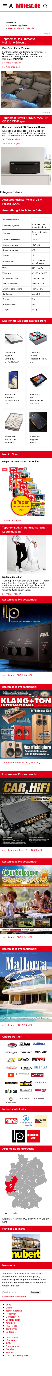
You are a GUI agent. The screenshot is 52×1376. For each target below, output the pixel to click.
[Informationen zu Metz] (37, 1075)
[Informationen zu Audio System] (24, 1045)
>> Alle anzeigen (11, 66)
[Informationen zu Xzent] (25, 1098)
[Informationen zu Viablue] (11, 1100)
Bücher (9, 1307)
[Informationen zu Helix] (26, 1068)
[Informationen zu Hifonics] (41, 1068)
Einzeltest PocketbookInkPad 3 (11, 439)
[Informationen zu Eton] (24, 1060)
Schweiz (12, 1213)
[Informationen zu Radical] (11, 1092)
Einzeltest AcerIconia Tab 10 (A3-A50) (36, 399)
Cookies (10, 1349)
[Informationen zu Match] (22, 1074)
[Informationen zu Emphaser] (41, 1053)
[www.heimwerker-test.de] (41, 1126)
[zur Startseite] (28, 5)
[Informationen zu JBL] (11, 1076)
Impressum (12, 1337)
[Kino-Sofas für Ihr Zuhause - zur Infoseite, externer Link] (26, 90)
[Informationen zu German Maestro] (38, 1060)
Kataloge (10, 1322)
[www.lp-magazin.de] (18, 1141)
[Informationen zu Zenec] (40, 1098)
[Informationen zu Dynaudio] (26, 1052)
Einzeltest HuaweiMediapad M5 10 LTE (38, 357)
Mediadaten (12, 1340)
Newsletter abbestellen (14, 1296)
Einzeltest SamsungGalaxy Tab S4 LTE (12, 399)
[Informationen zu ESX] (11, 1061)
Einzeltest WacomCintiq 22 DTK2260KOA (12, 357)
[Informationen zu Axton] (38, 1044)
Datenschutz (12, 1346)
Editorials (11, 1331)
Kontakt (10, 1352)
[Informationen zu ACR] (12, 1045)
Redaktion (11, 1313)
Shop (8, 1304)
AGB (8, 1343)
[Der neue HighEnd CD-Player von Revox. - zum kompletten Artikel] (26, 166)
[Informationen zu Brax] (11, 1053)
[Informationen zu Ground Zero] (11, 1068)
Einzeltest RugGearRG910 (34, 439)
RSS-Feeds (11, 1325)
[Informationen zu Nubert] (26, 1084)
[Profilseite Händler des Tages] (26, 1247)
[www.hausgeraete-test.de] (26, 1126)
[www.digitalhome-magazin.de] (11, 1126)
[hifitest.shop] (33, 1141)
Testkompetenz (14, 1310)
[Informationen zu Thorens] (41, 1091)
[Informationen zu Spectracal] (26, 1091)
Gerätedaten (12, 1316)
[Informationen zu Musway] (11, 1082)
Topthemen (11, 1328)
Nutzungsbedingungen (17, 1355)
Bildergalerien (13, 1319)
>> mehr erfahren (11, 520)
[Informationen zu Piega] (41, 1083)
